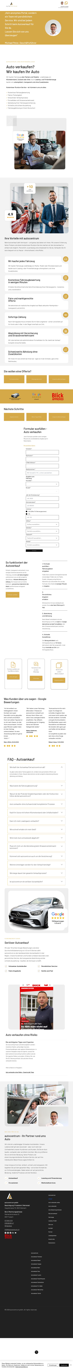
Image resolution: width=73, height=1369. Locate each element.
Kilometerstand (30, 502)
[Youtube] (15, 1233)
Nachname (29, 455)
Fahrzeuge (51, 1217)
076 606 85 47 (9, 1223)
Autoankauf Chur (35, 1271)
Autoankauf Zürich (36, 1293)
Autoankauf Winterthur (37, 1289)
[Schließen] (71, 1365)
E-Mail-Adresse (30, 462)
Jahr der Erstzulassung (32, 495)
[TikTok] (5, 1233)
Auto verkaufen (52, 1206)
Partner (50, 1232)
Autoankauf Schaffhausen (38, 1278)
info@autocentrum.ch (12, 1230)
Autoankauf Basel (35, 1260)
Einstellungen (53, 1365)
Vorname (28, 448)
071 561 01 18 (8, 1221)
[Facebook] (10, 1233)
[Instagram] (8, 1233)
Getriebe (28, 527)
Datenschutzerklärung (21, 1367)
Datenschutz (51, 1243)
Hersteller (28, 480)
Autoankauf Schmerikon (37, 1282)
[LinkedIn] (13, 1233)
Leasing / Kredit (52, 1221)
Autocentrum (51, 1195)
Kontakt (50, 1228)
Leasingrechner (52, 1235)
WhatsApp (8, 1226)
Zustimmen (64, 1365)
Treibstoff (29, 534)
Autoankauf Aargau (36, 1264)
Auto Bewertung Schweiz (55, 1210)
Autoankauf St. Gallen (36, 1286)
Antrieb (28, 541)
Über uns (50, 1224)
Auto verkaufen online (54, 1202)
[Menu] (36, 1352)
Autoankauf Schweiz (36, 1256)
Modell (28, 487)
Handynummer (30, 469)
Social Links (51, 1239)
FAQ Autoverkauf (52, 1213)
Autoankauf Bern (35, 1267)
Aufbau (28, 521)
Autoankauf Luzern (36, 1275)
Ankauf (50, 1199)
